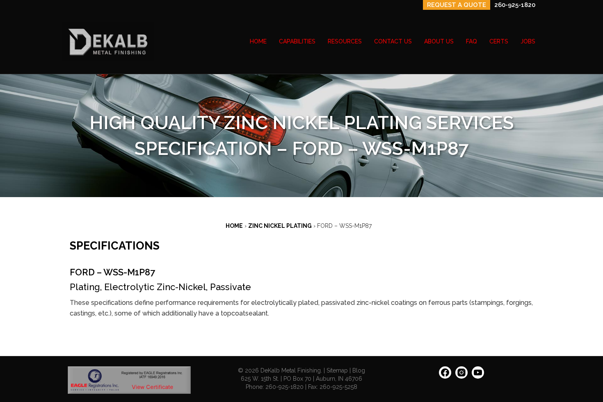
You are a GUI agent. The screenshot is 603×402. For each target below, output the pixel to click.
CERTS (498, 41)
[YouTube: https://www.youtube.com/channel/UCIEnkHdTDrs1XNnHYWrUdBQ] (478, 375)
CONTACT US (393, 41)
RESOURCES (345, 41)
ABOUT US (439, 41)
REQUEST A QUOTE (456, 5)
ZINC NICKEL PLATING (280, 226)
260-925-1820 (514, 5)
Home (234, 226)
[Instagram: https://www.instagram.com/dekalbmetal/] (461, 375)
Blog (358, 370)
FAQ (471, 41)
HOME (258, 41)
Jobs (528, 41)
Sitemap (337, 370)
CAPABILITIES (297, 41)
